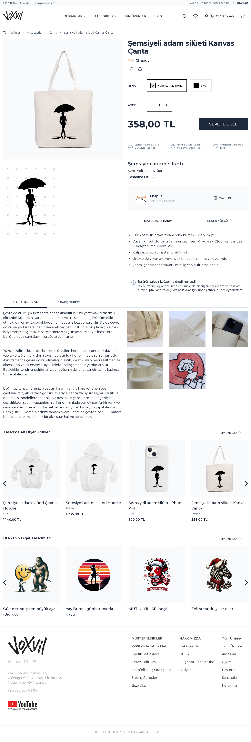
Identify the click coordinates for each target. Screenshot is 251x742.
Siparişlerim (221, 3)
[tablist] (188, 221)
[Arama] (184, 16)
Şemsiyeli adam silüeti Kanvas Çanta (88, 32)
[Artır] (166, 105)
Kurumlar (229, 685)
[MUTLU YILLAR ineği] (156, 574)
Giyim (226, 662)
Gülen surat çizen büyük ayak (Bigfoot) (30, 612)
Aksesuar (229, 654)
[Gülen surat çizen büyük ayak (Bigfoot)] (31, 574)
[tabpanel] (188, 250)
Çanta (53, 32)
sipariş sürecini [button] (208, 290)
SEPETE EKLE (223, 124)
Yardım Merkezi (200, 3)
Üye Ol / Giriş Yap (222, 16)
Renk (132, 85)
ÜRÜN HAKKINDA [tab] (25, 302)
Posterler (229, 670)
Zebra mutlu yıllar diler (212, 609)
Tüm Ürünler (11, 32)
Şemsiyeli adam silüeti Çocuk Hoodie (30, 506)
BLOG (157, 16)
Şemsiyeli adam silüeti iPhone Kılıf (156, 506)
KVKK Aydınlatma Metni (150, 646)
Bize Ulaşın (141, 685)
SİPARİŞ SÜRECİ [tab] (69, 302)
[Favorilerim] (195, 16)
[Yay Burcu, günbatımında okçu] (94, 574)
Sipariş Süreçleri (145, 678)
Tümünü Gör (228, 433)
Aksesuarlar (34, 32)
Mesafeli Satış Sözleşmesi (152, 670)
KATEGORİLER (103, 16)
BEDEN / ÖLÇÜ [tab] (217, 221)
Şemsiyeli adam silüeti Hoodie (93, 503)
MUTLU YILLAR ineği (148, 609)
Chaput (156, 196)
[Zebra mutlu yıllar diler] (219, 574)
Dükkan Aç (240, 3)
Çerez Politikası (144, 662)
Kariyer (185, 670)
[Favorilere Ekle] (131, 68)
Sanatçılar (230, 678)
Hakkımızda (189, 646)
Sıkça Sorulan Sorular (197, 662)
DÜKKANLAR (73, 16)
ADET (132, 105)
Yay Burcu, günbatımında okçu (89, 612)
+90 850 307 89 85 (22, 690)
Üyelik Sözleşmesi (146, 654)
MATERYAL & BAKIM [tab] (158, 221)
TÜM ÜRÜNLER (135, 16)
